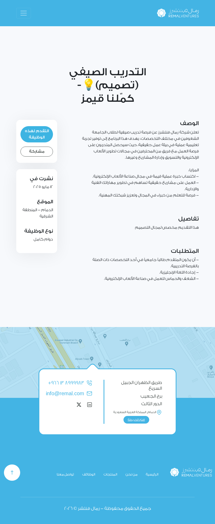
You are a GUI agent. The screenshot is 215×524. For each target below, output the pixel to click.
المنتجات (110, 474)
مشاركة (37, 151)
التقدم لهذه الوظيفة (37, 134)
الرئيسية (152, 474)
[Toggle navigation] (23, 13)
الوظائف (88, 474)
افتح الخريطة (136, 419)
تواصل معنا (65, 474)
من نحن (131, 474)
